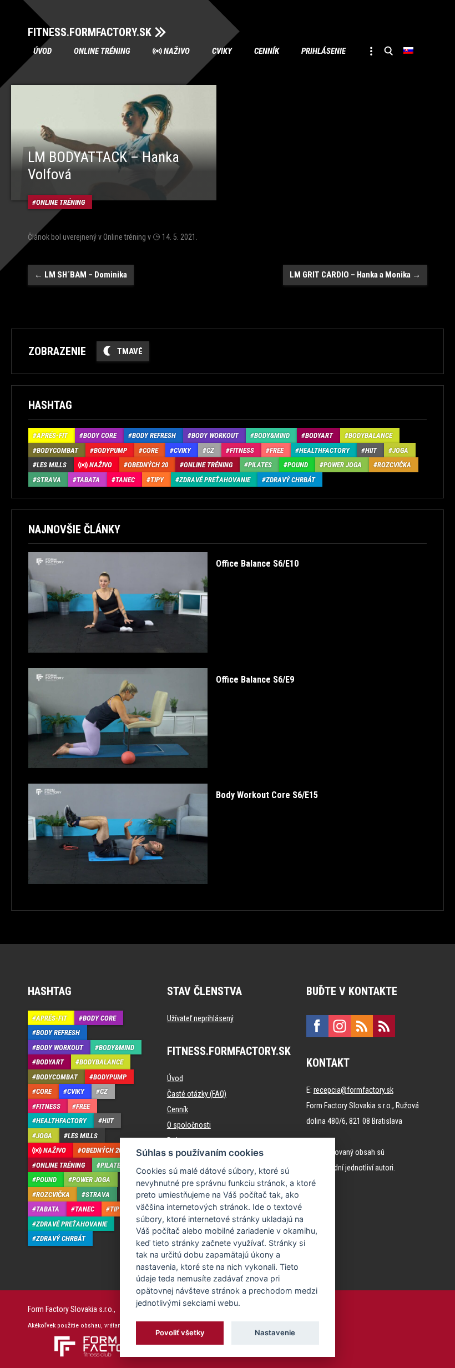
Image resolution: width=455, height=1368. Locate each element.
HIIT (371, 450)
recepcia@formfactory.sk (353, 1090)
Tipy (157, 480)
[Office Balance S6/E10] (163, 660)
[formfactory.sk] (92, 1340)
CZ (210, 450)
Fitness (242, 450)
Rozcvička (394, 465)
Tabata (88, 480)
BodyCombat (57, 450)
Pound (297, 465)
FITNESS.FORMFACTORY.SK (89, 32)
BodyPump (110, 450)
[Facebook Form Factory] (317, 1026)
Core (150, 450)
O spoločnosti (189, 1124)
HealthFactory (324, 450)
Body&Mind (272, 435)
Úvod (42, 51)
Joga (400, 450)
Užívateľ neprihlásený (200, 1018)
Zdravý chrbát (290, 480)
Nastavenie (275, 1332)
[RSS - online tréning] (384, 1026)
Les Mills (52, 465)
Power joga (342, 465)
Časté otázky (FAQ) (196, 1093)
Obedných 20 (148, 465)
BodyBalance (370, 435)
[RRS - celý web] (362, 1026)
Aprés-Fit (52, 435)
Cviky (222, 51)
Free (277, 450)
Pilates (260, 465)
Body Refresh (154, 435)
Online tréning (102, 51)
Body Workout (215, 435)
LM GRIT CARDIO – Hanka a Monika (355, 275)
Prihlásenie (323, 51)
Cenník (266, 51)
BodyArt (319, 435)
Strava (49, 480)
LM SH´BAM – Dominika (80, 275)
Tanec (125, 480)
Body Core (100, 435)
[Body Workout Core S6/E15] (173, 892)
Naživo (177, 51)
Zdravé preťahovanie (214, 480)
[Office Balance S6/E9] (161, 776)
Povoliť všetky (180, 1332)
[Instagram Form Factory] (339, 1026)
